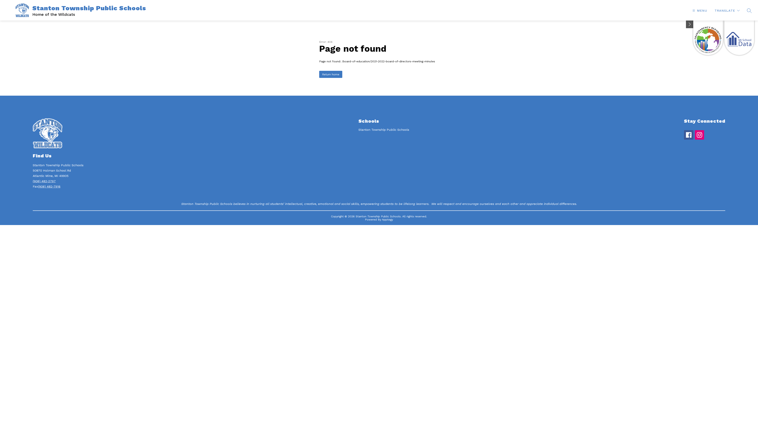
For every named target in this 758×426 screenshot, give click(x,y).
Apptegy (387, 219)
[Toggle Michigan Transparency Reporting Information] (689, 24)
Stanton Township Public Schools (383, 130)
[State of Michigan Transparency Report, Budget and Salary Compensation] (708, 38)
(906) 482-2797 (44, 181)
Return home (330, 74)
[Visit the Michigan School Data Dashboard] (739, 38)
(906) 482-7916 (49, 186)
